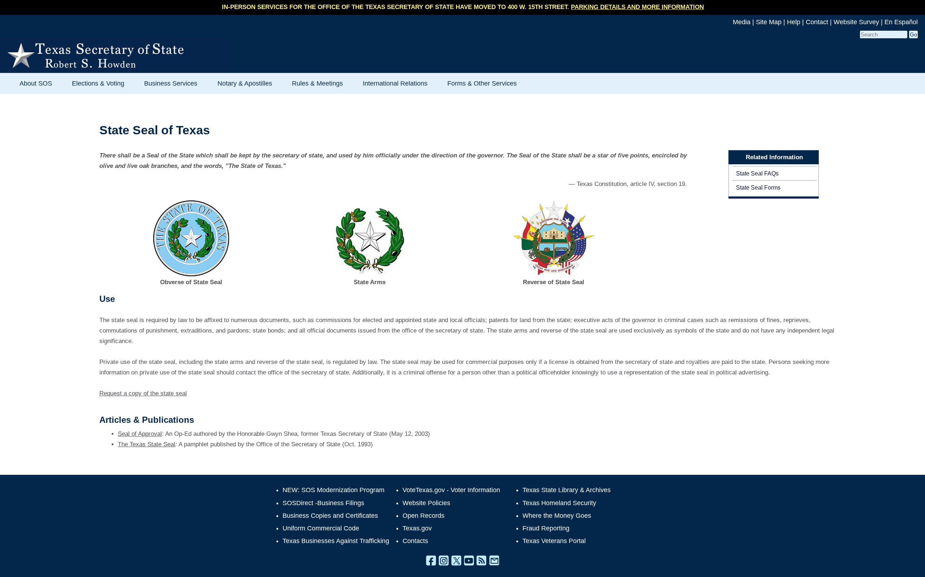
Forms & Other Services (482, 83)
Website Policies (426, 503)
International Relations (395, 83)
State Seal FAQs (757, 173)
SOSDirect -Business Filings (323, 503)
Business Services (170, 83)
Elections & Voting (98, 83)
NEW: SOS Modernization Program (333, 490)
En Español (901, 22)
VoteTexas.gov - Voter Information (451, 490)
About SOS (36, 83)
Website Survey (856, 22)
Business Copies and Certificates (330, 515)
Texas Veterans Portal (554, 541)
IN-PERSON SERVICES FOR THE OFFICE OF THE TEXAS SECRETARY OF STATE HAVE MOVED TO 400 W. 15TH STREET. (463, 7)
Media (741, 22)
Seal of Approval (140, 433)
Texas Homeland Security (559, 503)
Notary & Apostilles (245, 83)
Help (793, 22)
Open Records (423, 515)
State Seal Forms (758, 187)
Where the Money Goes (556, 515)
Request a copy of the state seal (143, 393)
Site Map (769, 22)
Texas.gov (417, 528)
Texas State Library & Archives (566, 490)
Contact (817, 22)
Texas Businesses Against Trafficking (336, 541)
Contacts (415, 541)
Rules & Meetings (317, 83)
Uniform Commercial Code (321, 528)
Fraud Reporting (545, 528)
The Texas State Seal (146, 444)
